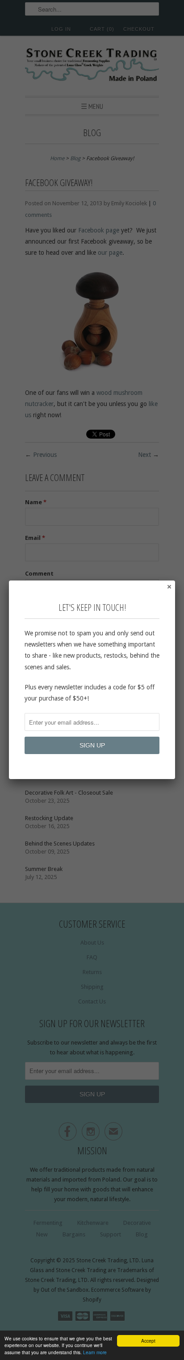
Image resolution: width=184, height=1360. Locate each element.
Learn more (95, 1352)
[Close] (169, 586)
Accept (148, 1340)
